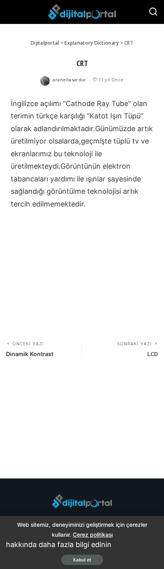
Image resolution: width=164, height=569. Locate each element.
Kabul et (82, 560)
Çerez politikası (93, 534)
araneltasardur (69, 80)
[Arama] (153, 12)
